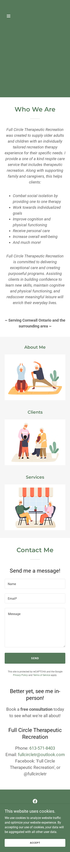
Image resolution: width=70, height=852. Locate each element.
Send (35, 658)
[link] (35, 24)
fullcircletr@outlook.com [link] (41, 754)
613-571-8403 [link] (42, 748)
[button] (9, 16)
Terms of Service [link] (41, 675)
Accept (35, 842)
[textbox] (35, 584)
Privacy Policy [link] (20, 675)
